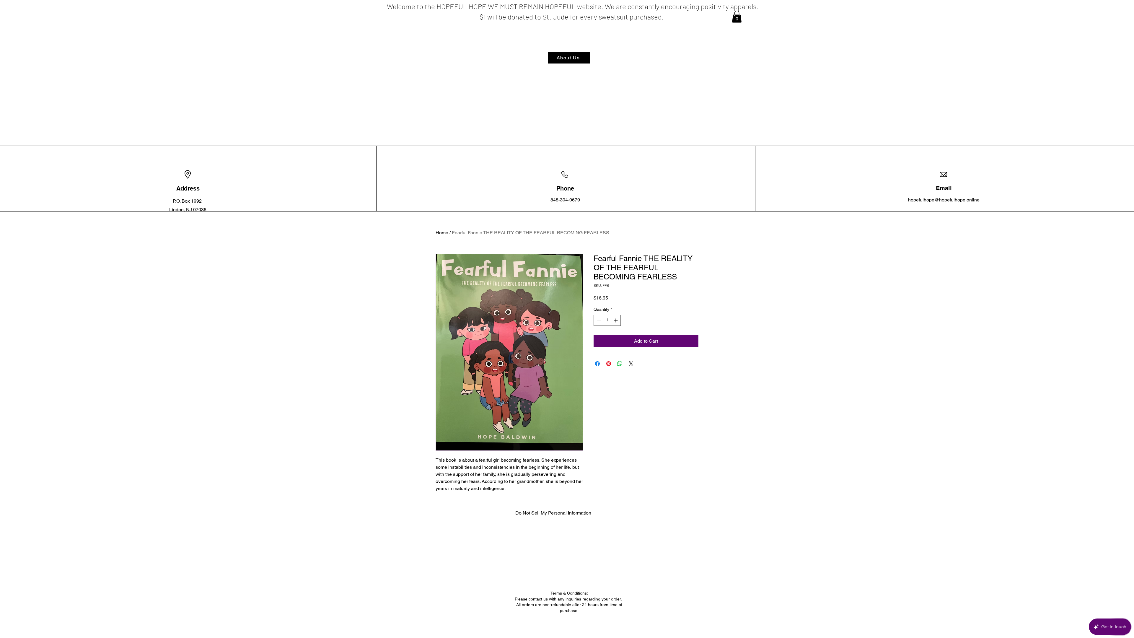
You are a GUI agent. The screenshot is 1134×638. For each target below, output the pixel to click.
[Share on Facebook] (597, 363)
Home (442, 232)
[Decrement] (598, 320)
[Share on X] (631, 363)
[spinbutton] (607, 320)
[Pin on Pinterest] (608, 363)
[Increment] (616, 320)
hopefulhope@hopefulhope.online (944, 200)
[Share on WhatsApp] (619, 363)
